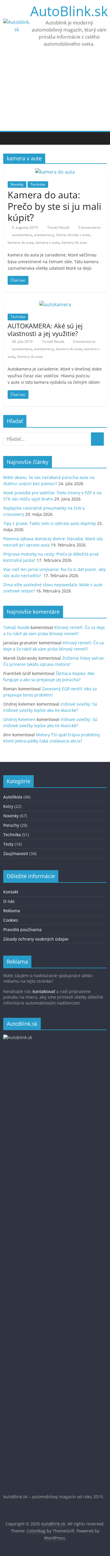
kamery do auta (74, 242)
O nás (9, 901)
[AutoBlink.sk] (9, 138)
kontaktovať (44, 991)
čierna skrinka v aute (73, 234)
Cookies (10, 920)
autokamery (44, 234)
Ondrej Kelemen (19, 719)
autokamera (22, 234)
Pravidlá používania (22, 929)
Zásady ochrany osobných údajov (35, 939)
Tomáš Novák (58, 227)
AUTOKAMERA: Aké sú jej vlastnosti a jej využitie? (45, 329)
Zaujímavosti (15, 853)
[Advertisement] (55, 94)
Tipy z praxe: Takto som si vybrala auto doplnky (49, 523)
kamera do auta (20, 242)
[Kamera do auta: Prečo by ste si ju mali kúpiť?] (55, 172)
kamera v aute (47, 242)
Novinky (17, 184)
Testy (8, 844)
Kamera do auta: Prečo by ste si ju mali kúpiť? (54, 206)
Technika (38, 184)
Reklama (11, 910)
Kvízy (8, 806)
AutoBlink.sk (69, 11)
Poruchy (11, 825)
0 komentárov (89, 227)
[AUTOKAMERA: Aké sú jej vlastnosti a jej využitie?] (55, 304)
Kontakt (10, 892)
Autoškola (12, 797)
